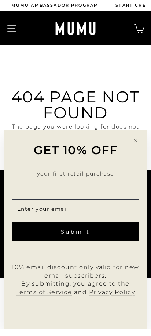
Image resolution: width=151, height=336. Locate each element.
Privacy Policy (112, 292)
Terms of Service (44, 292)
